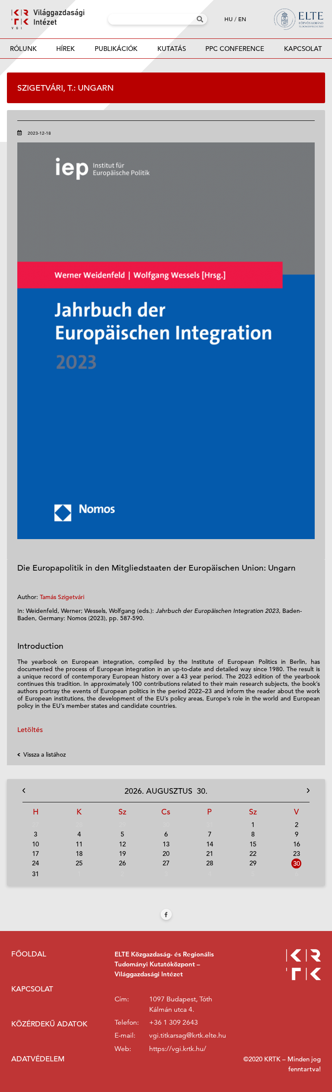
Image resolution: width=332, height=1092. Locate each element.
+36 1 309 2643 (173, 1022)
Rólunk (23, 48)
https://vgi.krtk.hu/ (177, 1049)
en (242, 19)
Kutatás (171, 48)
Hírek (65, 48)
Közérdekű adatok (49, 1024)
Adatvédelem (37, 1059)
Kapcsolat (303, 48)
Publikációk (116, 48)
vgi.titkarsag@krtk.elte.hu (187, 1035)
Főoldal (28, 954)
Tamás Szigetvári (62, 597)
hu (228, 19)
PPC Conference (234, 48)
